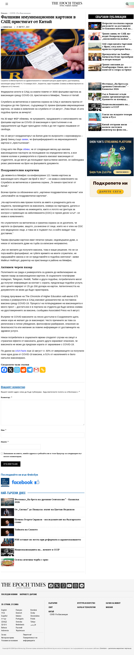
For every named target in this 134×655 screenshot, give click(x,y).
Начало (4, 13)
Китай (51, 612)
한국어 (4, 625)
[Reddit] (23, 370)
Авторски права (7, 638)
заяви (25, 139)
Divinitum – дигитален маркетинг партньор (115, 648)
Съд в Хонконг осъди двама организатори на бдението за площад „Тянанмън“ (115, 97)
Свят (51, 607)
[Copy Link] (43, 370)
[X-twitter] (57, 585)
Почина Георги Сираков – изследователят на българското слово (48, 520)
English (4, 610)
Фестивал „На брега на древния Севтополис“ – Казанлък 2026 (47, 500)
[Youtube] (69, 585)
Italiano (18, 616)
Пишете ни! (27, 635)
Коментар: (6, 397)
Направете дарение (28, 594)
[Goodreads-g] (63, 585)
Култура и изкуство (86, 603)
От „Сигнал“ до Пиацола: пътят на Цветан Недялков (44, 509)
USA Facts (21, 351)
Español (4, 616)
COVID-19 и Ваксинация (20, 13)
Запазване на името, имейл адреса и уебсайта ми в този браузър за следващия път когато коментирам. (43, 454)
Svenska (19, 622)
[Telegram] (30, 370)
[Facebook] (4, 370)
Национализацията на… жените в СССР (37, 549)
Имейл (5, 442)
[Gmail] (36, 370)
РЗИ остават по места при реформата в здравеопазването (48, 539)
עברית (3, 619)
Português (20, 619)
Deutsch (19, 613)
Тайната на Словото (26, 529)
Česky (32, 613)
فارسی (33, 625)
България (53, 603)
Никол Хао (7, 27)
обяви (26, 149)
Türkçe (32, 622)
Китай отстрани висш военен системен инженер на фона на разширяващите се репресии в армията (114, 127)
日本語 (4, 622)
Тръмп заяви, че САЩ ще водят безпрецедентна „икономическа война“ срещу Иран (116, 36)
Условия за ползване (9, 640)
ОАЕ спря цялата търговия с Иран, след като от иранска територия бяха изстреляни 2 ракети (117, 46)
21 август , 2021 (23, 27)
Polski (32, 619)
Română (33, 610)
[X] (10, 370)
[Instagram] (17, 370)
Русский (19, 628)
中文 (3, 613)
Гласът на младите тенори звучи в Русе (117, 115)
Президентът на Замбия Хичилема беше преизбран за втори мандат (117, 57)
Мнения (109, 607)
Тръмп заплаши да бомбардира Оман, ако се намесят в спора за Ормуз (116, 67)
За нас (3, 635)
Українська (20, 630)
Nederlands (20, 625)
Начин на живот (113, 603)
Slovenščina (34, 616)
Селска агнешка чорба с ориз (31, 559)
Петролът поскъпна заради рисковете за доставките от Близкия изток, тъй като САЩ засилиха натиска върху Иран (117, 26)
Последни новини (9, 594)
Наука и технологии (86, 607)
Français (19, 610)
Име (3, 430)
